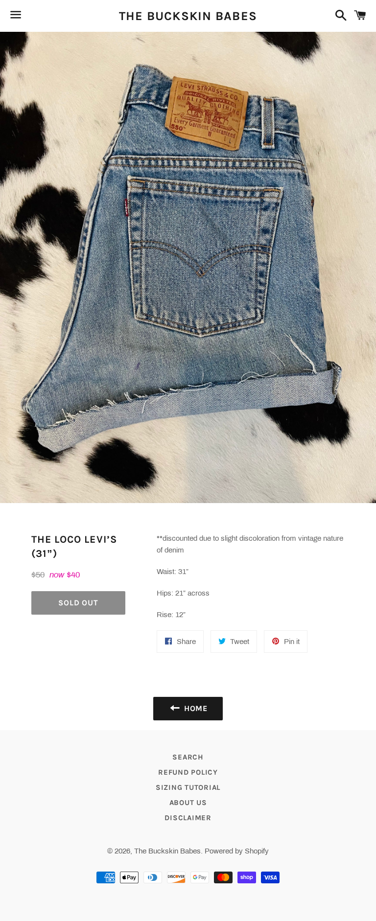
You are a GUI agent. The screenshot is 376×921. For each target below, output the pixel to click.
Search (188, 757)
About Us (188, 802)
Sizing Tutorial (188, 787)
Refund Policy (188, 772)
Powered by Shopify (237, 851)
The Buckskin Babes (188, 16)
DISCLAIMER (188, 817)
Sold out (78, 602)
